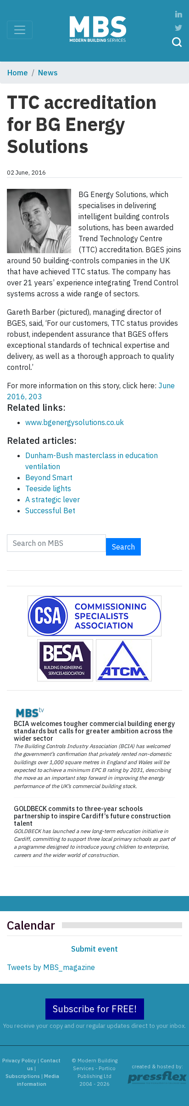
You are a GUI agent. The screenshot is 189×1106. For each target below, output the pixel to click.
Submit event (94, 948)
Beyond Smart (48, 477)
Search (123, 546)
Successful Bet (50, 510)
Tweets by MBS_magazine (51, 967)
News (48, 72)
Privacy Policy (19, 1060)
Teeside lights (48, 488)
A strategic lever (52, 499)
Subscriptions (23, 1076)
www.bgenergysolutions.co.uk (74, 422)
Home (17, 72)
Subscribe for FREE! (95, 1009)
